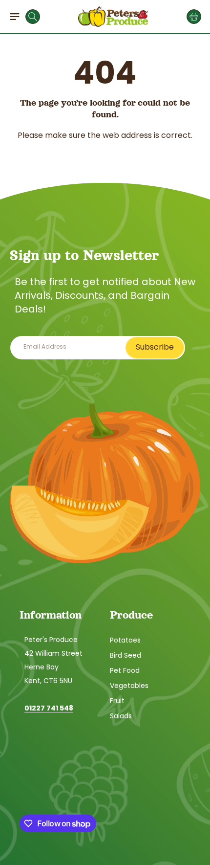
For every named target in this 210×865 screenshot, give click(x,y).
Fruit (117, 701)
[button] (14, 16)
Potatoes (125, 640)
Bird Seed (125, 655)
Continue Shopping (105, 156)
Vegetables (129, 685)
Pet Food (125, 670)
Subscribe (155, 347)
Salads (121, 716)
